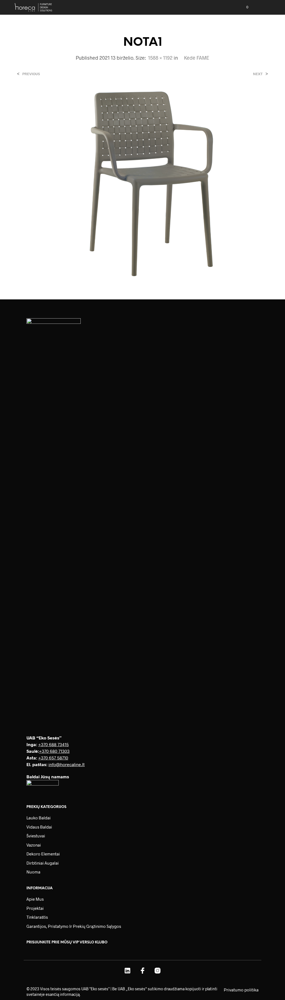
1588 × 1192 (160, 58)
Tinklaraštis (37, 917)
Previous (31, 74)
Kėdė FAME (196, 58)
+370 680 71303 (54, 751)
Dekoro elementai (43, 853)
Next (258, 74)
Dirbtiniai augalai (42, 862)
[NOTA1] (142, 182)
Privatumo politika (241, 989)
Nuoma (33, 871)
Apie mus (35, 899)
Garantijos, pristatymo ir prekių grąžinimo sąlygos (73, 926)
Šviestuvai (35, 835)
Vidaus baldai (39, 826)
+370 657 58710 (53, 757)
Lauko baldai (38, 817)
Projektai (35, 908)
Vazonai (33, 844)
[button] (243, 7)
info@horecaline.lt (66, 764)
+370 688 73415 (53, 744)
